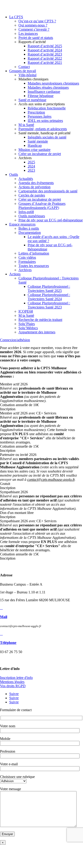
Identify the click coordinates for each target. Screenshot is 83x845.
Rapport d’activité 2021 (45, 63)
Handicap (35, 145)
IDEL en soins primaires (45, 121)
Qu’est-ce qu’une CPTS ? (37, 21)
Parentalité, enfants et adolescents (42, 129)
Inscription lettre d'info (16, 678)
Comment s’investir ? (33, 29)
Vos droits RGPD (13, 686)
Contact (24, 67)
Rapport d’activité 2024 (45, 50)
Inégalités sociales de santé (47, 137)
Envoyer (7, 834)
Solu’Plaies (26, 324)
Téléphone (8, 643)
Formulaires (27, 262)
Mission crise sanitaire (34, 150)
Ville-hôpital (27, 75)
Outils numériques (31, 216)
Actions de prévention (34, 187)
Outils (13, 174)
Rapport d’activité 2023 (45, 54)
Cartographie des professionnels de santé (47, 191)
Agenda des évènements (36, 183)
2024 (31, 166)
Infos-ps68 (26, 212)
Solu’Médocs (28, 328)
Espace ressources (22, 224)
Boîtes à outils (28, 228)
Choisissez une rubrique (17, 777)
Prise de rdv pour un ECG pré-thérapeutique (50, 220)
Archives (25, 270)
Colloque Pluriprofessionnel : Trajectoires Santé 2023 (49, 305)
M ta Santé (26, 125)
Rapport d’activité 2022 (45, 58)
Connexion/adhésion (15, 340)
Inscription (7, 409)
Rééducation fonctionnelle (47, 108)
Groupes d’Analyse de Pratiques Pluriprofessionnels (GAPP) (41, 206)
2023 (31, 170)
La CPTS (16, 17)
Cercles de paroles (31, 195)
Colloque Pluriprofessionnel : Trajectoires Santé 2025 (49, 289)
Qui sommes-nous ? (32, 25)
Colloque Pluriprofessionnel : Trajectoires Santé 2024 (49, 297)
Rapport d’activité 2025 (45, 46)
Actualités (25, 179)
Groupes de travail (22, 71)
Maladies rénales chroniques (48, 87)
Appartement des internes (36, 332)
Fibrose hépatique (40, 96)
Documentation (29, 233)
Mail (3, 617)
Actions (15, 274)
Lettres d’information (33, 253)
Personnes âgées (39, 116)
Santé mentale (38, 141)
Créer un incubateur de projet (39, 154)
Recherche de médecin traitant (40, 320)
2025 (31, 162)
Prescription (36, 112)
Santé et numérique (32, 100)
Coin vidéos (27, 257)
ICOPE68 (25, 311)
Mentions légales (12, 682)
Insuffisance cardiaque (44, 92)
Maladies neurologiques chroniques (53, 83)
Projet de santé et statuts (35, 38)
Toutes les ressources (33, 266)
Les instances (28, 33)
